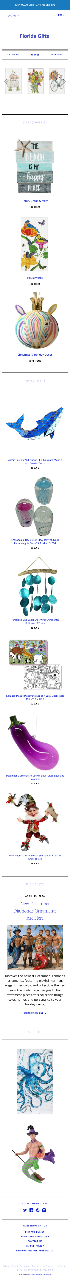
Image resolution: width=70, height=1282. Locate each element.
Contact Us (35, 1241)
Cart (36, 55)
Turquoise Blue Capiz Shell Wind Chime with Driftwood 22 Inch (35, 621)
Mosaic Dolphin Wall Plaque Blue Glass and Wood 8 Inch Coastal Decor (35, 461)
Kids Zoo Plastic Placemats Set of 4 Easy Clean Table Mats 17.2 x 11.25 (35, 697)
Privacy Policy (35, 1232)
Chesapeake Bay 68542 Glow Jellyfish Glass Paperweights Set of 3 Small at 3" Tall (35, 541)
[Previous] (6, 81)
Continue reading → (35, 1013)
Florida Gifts (30, 1274)
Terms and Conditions (35, 1236)
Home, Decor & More (35, 201)
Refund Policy (35, 1246)
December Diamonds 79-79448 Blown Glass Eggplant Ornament (35, 777)
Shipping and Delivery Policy (35, 1250)
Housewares (35, 278)
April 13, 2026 (35, 896)
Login (8, 15)
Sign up (16, 15)
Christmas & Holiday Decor (35, 355)
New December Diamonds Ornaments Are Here (35, 910)
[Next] (64, 81)
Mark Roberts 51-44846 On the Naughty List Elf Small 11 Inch (35, 857)
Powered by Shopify (43, 1274)
